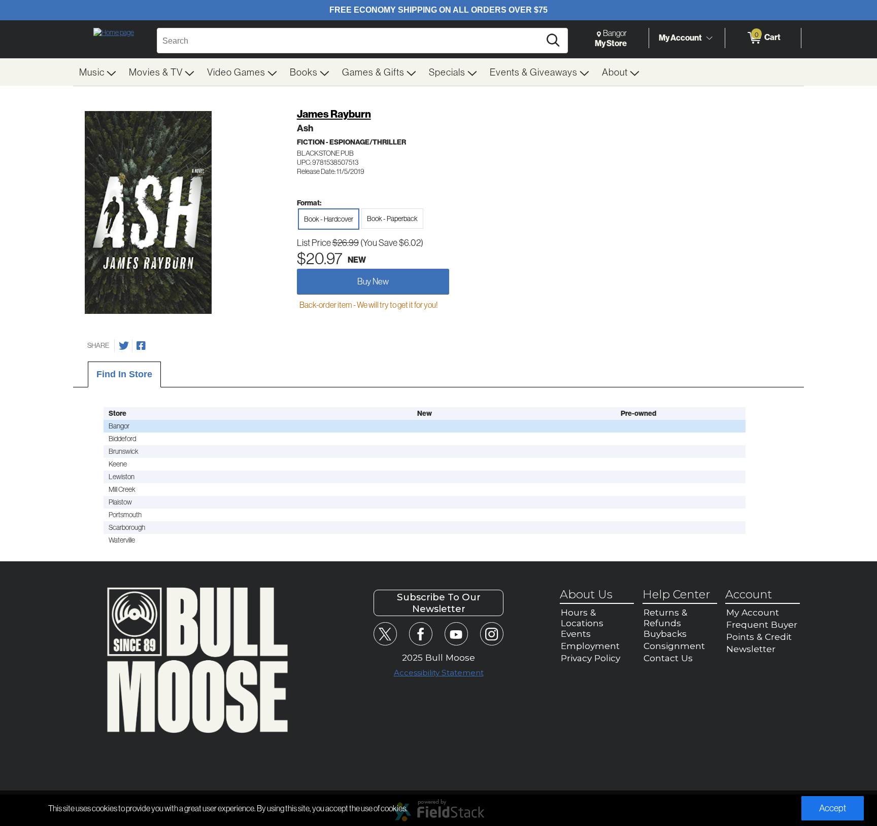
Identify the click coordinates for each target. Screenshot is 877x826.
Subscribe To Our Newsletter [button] (439, 603)
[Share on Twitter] (124, 346)
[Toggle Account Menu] (709, 38)
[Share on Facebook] (141, 346)
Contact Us (668, 658)
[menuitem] (98, 72)
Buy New (373, 281)
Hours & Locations (582, 617)
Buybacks (665, 633)
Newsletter (750, 648)
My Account (680, 37)
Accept (832, 808)
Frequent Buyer (761, 624)
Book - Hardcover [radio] (328, 219)
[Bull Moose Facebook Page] (420, 633)
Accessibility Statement (439, 672)
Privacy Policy (590, 658)
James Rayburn (334, 114)
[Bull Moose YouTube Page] (456, 633)
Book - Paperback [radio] (392, 218)
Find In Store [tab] (124, 374)
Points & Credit (759, 636)
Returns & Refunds (665, 617)
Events (576, 633)
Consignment (674, 645)
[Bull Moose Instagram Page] (491, 633)
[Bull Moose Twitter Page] (385, 633)
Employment (590, 645)
